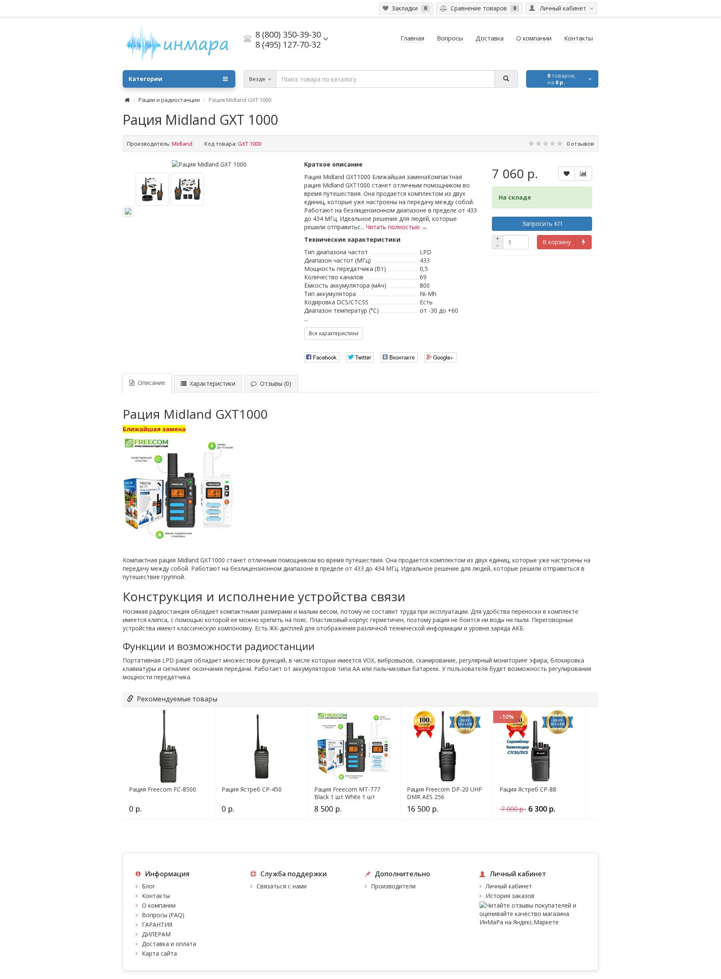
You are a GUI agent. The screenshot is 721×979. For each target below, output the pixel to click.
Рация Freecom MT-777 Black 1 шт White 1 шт (347, 793)
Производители (393, 886)
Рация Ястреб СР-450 (252, 789)
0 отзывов (580, 143)
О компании (159, 905)
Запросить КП (542, 224)
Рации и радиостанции (169, 100)
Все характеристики (333, 333)
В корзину (556, 242)
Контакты (156, 896)
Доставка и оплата (169, 944)
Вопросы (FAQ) (163, 915)
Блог (148, 886)
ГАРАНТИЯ (157, 924)
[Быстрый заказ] (583, 242)
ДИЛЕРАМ (156, 934)
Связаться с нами (282, 886)
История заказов (510, 896)
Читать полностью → (396, 227)
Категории (145, 79)
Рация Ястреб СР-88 (527, 789)
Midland (182, 143)
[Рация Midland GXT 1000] (209, 164)
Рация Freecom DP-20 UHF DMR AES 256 (444, 793)
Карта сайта (159, 953)
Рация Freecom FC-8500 (162, 789)
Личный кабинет (509, 886)
